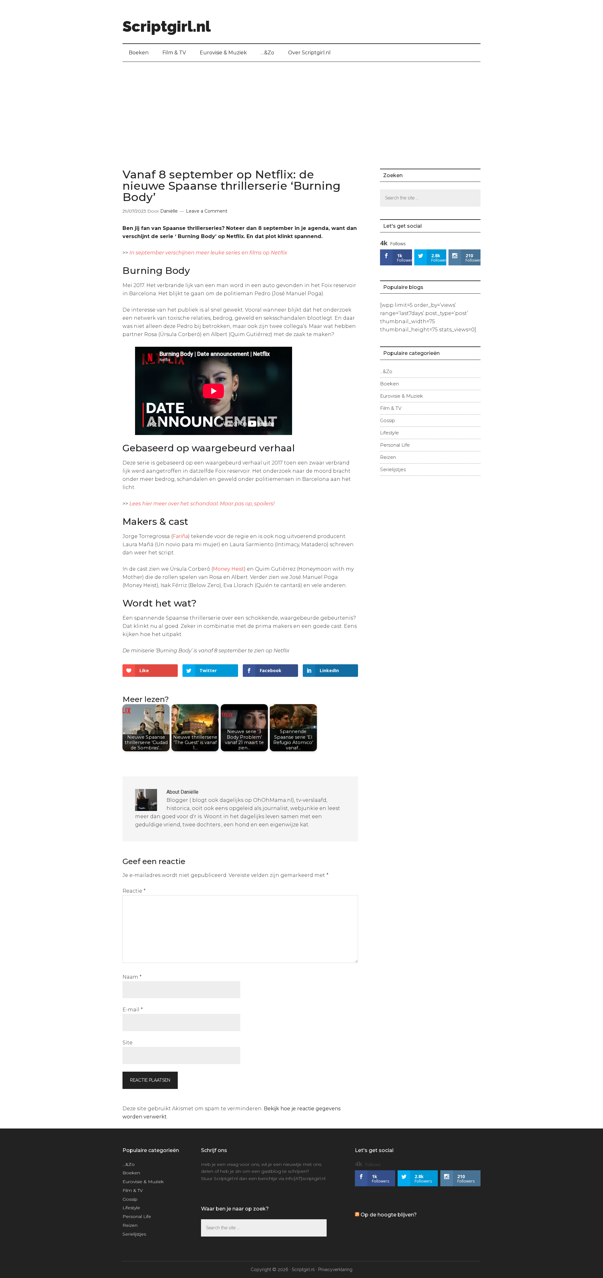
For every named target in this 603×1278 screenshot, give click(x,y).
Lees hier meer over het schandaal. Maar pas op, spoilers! (201, 504)
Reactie (134, 891)
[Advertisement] (301, 109)
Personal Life (395, 445)
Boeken (389, 384)
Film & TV (390, 408)
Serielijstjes (393, 469)
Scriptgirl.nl (166, 26)
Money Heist (228, 569)
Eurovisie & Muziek (401, 396)
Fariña (180, 536)
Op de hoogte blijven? (389, 1215)
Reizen (388, 457)
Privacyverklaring (335, 1269)
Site (127, 1043)
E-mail (132, 1010)
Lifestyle (389, 433)
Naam (132, 977)
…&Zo (386, 371)
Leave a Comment (206, 211)
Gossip (387, 420)
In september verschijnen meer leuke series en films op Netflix (208, 253)
